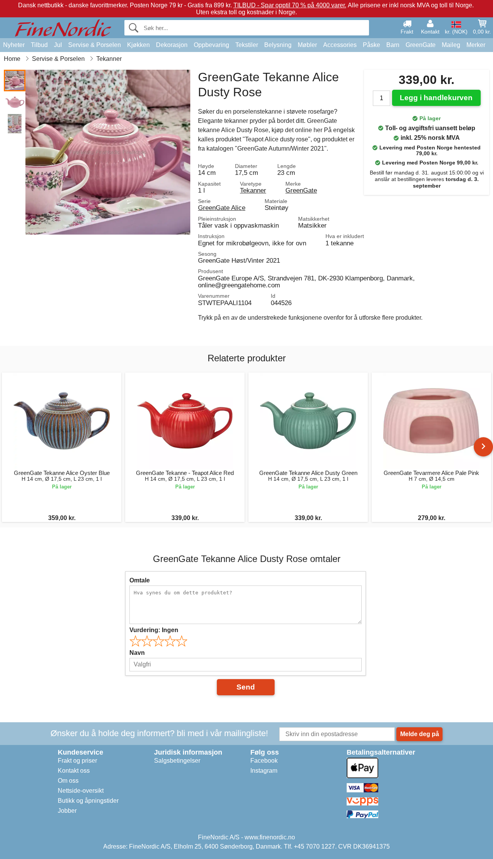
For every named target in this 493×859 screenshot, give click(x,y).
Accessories (340, 45)
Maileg (451, 45)
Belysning (278, 45)
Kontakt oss (74, 770)
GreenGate (421, 45)
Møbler (307, 45)
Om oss (68, 780)
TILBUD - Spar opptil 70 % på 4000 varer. (289, 5)
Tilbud (39, 45)
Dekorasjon (172, 45)
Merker (475, 45)
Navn (137, 652)
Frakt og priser (77, 760)
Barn (392, 45)
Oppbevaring (211, 45)
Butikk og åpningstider (88, 800)
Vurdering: (153, 630)
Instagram (263, 770)
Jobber (67, 810)
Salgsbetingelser (177, 760)
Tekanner (253, 190)
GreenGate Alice (221, 207)
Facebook (264, 760)
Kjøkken (138, 45)
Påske (371, 45)
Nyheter (14, 45)
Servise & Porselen (94, 45)
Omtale (139, 580)
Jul (58, 45)
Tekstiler (246, 45)
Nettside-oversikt (81, 790)
